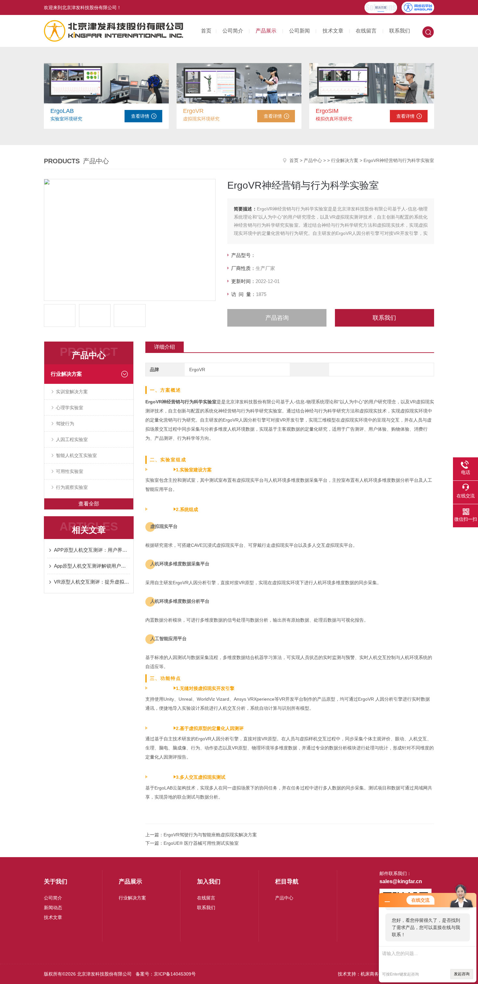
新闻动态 (53, 907)
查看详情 (140, 116)
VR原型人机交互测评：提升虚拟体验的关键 (92, 582)
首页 (206, 31)
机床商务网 (372, 974)
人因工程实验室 (72, 439)
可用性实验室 (69, 471)
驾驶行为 (65, 423)
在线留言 (366, 31)
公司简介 (232, 31)
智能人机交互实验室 (76, 455)
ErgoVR (193, 111)
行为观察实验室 (72, 487)
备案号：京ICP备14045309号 (166, 974)
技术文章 (333, 31)
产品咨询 (277, 318)
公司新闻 (299, 31)
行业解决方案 (344, 160)
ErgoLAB (62, 111)
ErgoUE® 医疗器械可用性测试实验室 (201, 843)
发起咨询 (462, 974)
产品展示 (266, 31)
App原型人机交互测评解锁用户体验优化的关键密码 (92, 566)
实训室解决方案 (72, 391)
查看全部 (88, 503)
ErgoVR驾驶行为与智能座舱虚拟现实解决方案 (210, 834)
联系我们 (399, 31)
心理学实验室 (69, 407)
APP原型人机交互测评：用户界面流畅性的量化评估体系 (92, 550)
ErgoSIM (327, 111)
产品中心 (313, 160)
